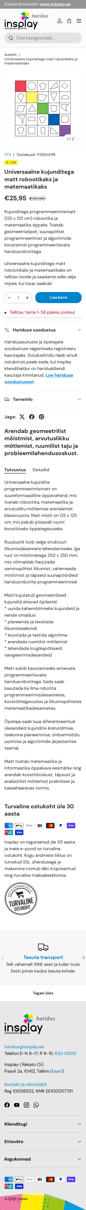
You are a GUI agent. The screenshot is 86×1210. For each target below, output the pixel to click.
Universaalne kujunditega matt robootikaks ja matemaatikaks (40, 61)
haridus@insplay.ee (24, 1047)
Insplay (22, 1198)
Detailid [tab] (41, 470)
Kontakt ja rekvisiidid (25, 1084)
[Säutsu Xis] (22, 417)
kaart (57, 1071)
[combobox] (43, 38)
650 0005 (65, 1053)
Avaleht (10, 55)
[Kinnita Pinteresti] (41, 417)
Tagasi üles (43, 993)
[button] (69, 21)
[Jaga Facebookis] (32, 417)
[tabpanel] (43, 635)
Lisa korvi (58, 297)
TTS (7, 154)
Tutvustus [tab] (15, 470)
